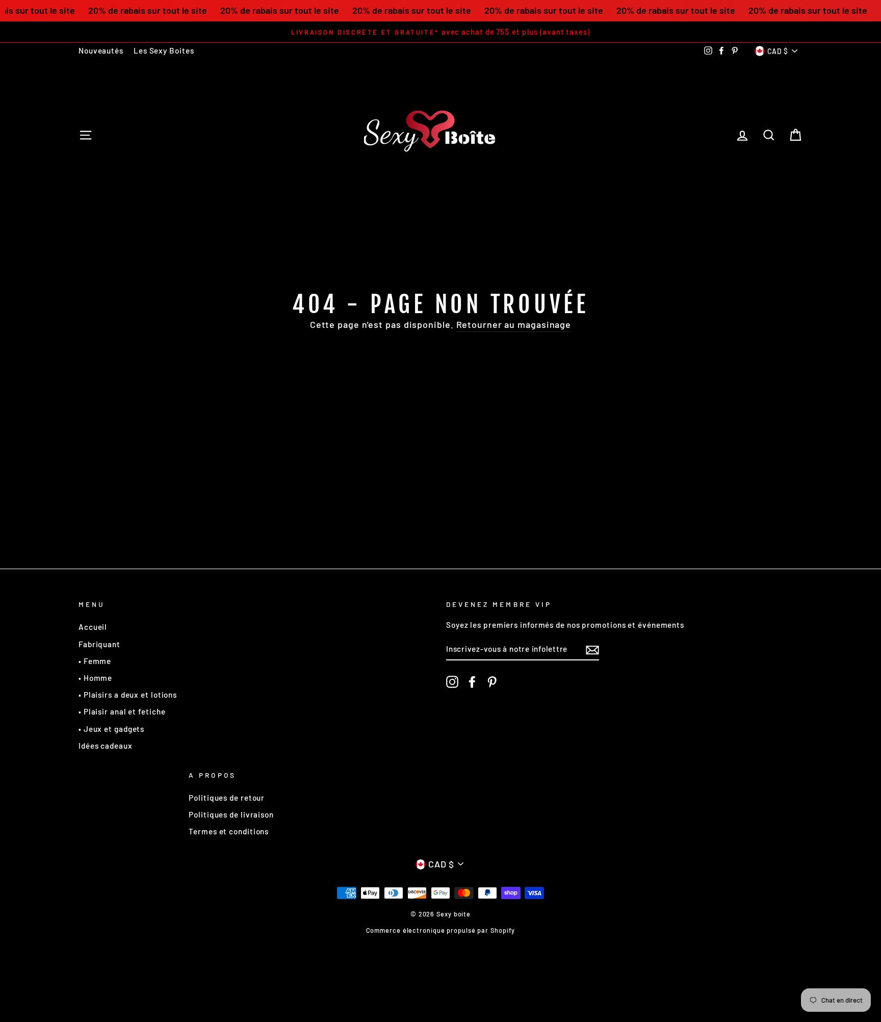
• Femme (95, 661)
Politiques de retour (227, 797)
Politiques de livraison (231, 814)
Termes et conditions (229, 831)
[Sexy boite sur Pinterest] (492, 682)
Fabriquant (99, 644)
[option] (440, 32)
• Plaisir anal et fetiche (122, 711)
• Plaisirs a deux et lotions (128, 694)
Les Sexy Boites (164, 50)
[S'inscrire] (592, 649)
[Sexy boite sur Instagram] (452, 682)
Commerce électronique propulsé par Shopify (440, 930)
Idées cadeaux (106, 745)
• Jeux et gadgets (111, 728)
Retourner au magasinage (514, 324)
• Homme (95, 677)
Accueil (93, 626)
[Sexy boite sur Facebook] (472, 682)
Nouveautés (101, 50)
